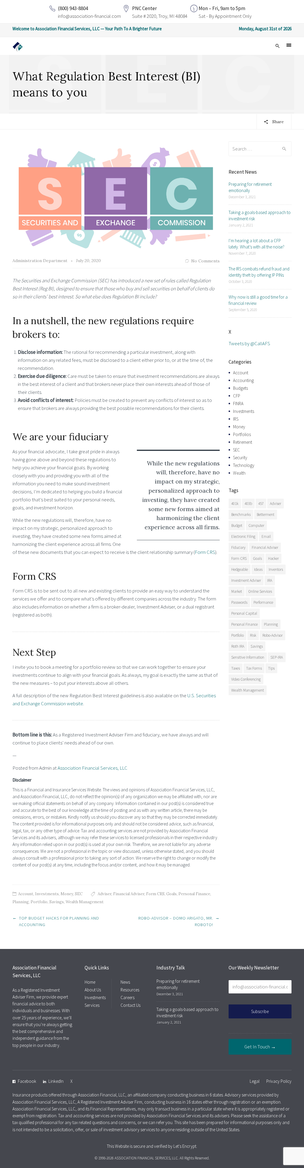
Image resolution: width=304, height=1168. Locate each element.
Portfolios (242, 434)
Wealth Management (85, 901)
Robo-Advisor (272, 635)
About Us (93, 990)
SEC (79, 893)
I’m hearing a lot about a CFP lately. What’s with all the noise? (256, 244)
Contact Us (130, 1005)
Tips (271, 668)
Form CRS (205, 552)
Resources (130, 990)
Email (266, 536)
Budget (236, 525)
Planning (20, 901)
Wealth (239, 473)
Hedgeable (239, 569)
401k (234, 503)
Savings (56, 901)
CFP (236, 396)
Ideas (258, 569)
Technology (243, 465)
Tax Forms (254, 668)
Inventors (276, 569)
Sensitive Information (247, 657)
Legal (254, 1081)
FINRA (238, 403)
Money (67, 893)
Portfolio (39, 901)
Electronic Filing (243, 536)
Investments (47, 893)
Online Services (260, 591)
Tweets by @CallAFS (249, 343)
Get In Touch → (260, 1046)
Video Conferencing (246, 679)
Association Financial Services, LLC (92, 768)
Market (236, 591)
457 (261, 503)
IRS (235, 419)
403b (248, 503)
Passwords (239, 602)
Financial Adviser (128, 893)
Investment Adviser (246, 580)
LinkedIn (56, 1081)
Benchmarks (241, 514)
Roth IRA (237, 646)
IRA (269, 580)
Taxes (235, 668)
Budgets (240, 388)
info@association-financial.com (89, 16)
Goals (171, 893)
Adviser (104, 893)
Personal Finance (194, 893)
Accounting (243, 380)
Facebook (27, 1081)
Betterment (265, 514)
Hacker (273, 558)
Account (25, 893)
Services (92, 1005)
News (125, 982)
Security (240, 457)
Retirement (242, 442)
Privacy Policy (279, 1081)
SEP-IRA (276, 657)
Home (90, 982)
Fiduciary (238, 547)
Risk (253, 635)
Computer (256, 525)
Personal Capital (244, 613)
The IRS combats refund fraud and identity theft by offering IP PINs (259, 272)
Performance (263, 602)
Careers (127, 997)
